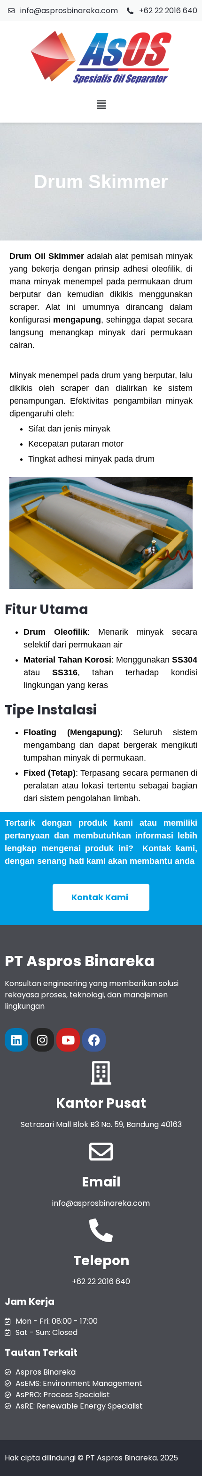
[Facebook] (94, 1040)
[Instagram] (42, 1040)
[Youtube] (68, 1040)
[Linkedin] (16, 1040)
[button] (101, 104)
